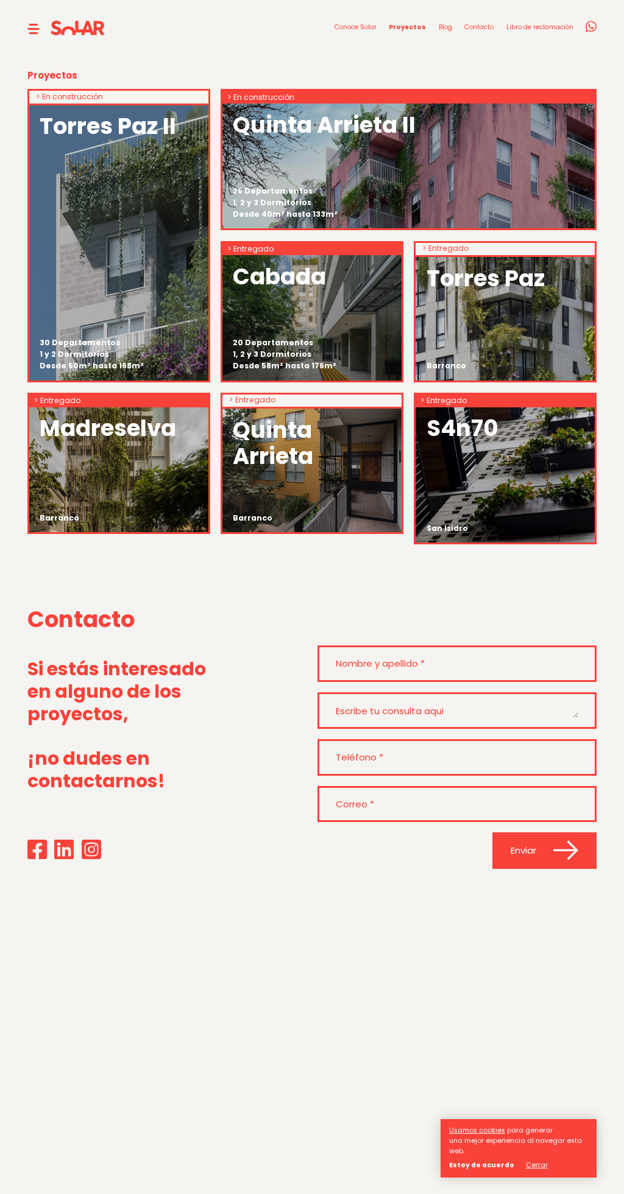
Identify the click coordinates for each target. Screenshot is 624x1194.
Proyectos (407, 27)
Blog (445, 27)
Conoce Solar (356, 27)
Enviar (523, 850)
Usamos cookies (477, 1130)
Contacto (479, 27)
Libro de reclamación (539, 27)
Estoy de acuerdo (481, 1165)
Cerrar (537, 1165)
